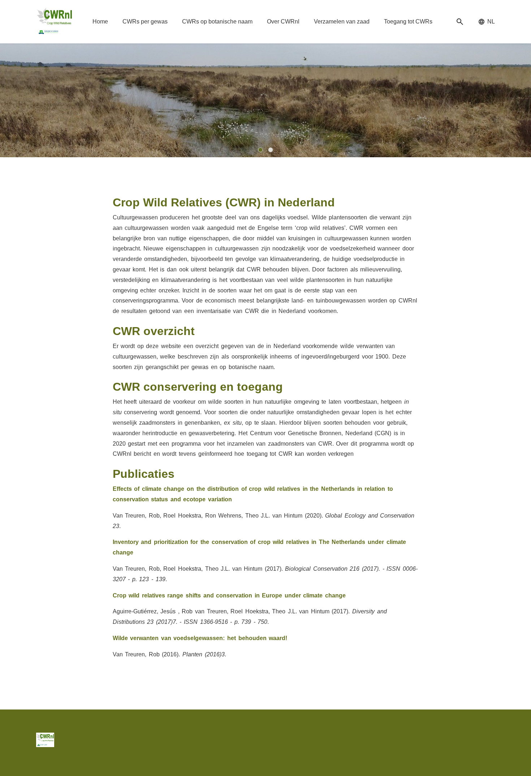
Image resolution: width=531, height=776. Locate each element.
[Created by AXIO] (489, 738)
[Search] (460, 21)
